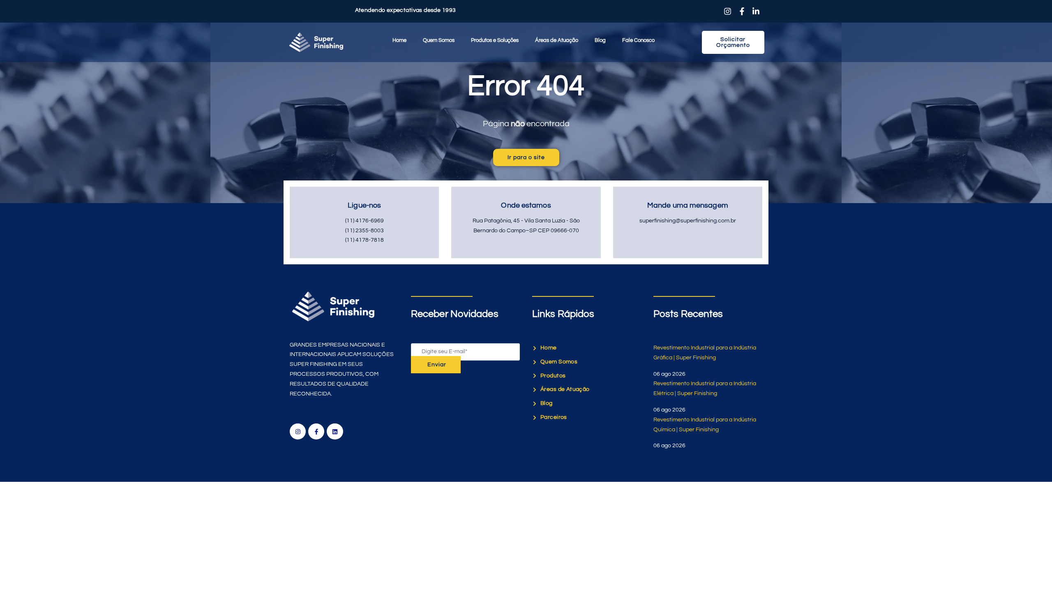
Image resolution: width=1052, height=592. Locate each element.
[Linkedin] (335, 431)
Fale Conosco (638, 40)
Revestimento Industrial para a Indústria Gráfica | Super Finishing (704, 353)
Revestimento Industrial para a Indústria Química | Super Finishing (704, 424)
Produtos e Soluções (495, 40)
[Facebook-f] (316, 431)
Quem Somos (438, 40)
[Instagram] (298, 431)
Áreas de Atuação (556, 40)
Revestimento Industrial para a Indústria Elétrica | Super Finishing (704, 388)
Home (399, 40)
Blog (600, 40)
